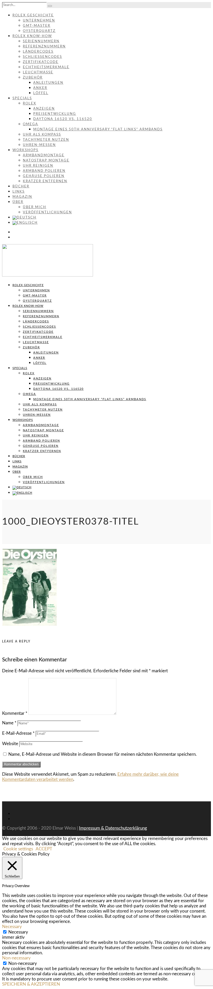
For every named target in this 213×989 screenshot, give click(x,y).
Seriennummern (41, 41)
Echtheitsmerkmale (46, 67)
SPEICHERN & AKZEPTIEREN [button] (31, 984)
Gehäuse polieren (43, 176)
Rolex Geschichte (33, 15)
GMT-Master (36, 25)
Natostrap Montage (46, 160)
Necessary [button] (12, 926)
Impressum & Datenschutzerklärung (113, 828)
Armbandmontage (43, 155)
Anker (40, 88)
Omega (30, 124)
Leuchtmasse (38, 72)
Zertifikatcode (40, 62)
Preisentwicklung (54, 114)
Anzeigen (44, 108)
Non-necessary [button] (16, 958)
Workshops (25, 150)
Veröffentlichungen (47, 212)
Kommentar (14, 713)
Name (9, 723)
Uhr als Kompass (42, 134)
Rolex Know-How (32, 36)
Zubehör (33, 77)
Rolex (29, 103)
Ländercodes (38, 51)
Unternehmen (39, 20)
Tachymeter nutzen (46, 140)
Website (10, 743)
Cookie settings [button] (18, 849)
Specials (22, 98)
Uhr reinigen (38, 165)
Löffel (40, 93)
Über (17, 202)
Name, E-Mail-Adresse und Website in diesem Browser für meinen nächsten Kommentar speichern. (102, 754)
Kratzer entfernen (45, 181)
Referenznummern (44, 46)
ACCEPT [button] (44, 849)
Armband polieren (44, 171)
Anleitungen (48, 82)
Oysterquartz (39, 31)
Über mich (34, 207)
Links (18, 191)
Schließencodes (42, 57)
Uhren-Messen (39, 145)
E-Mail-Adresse (18, 733)
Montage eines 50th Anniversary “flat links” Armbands (98, 129)
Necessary (18, 932)
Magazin (22, 197)
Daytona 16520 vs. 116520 (62, 119)
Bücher (20, 186)
